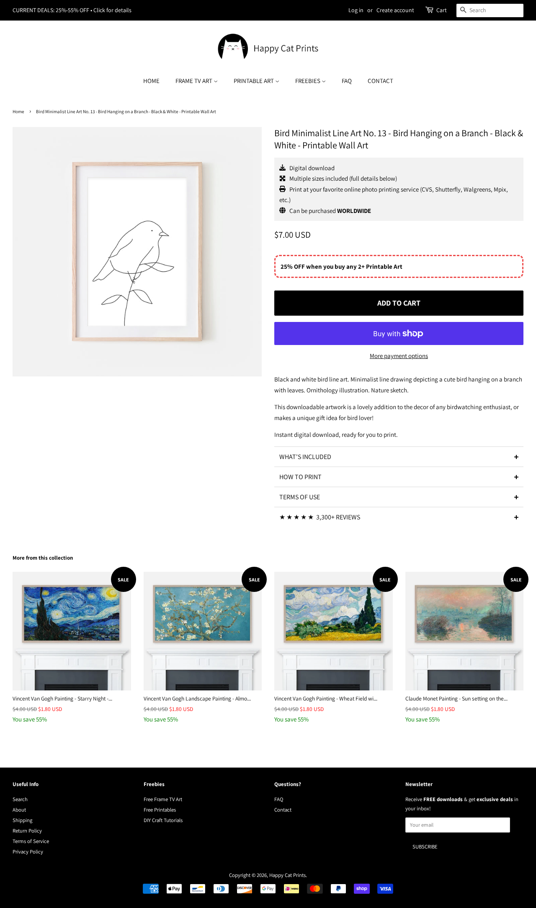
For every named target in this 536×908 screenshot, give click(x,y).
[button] (398, 456)
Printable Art (254, 81)
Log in (355, 10)
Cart (441, 10)
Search (20, 799)
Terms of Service (31, 841)
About (19, 809)
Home (151, 81)
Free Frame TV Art (163, 799)
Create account (395, 10)
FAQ (347, 81)
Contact (380, 81)
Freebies (308, 81)
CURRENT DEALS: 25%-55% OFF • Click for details (72, 10)
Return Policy (27, 830)
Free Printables (160, 809)
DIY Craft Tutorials (163, 820)
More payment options (399, 356)
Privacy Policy (28, 851)
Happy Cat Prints (287, 875)
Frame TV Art (194, 81)
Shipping (22, 820)
